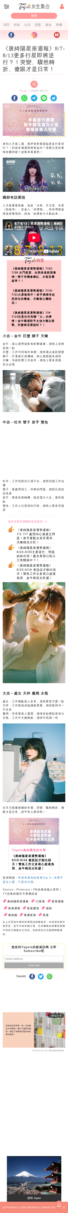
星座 (46, 915)
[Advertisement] (33, 455)
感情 (49, 908)
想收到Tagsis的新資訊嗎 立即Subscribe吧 (34, 949)
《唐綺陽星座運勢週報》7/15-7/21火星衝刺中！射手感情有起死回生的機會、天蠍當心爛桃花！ (33, 296)
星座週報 (58, 901)
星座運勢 (14, 908)
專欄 (59, 24)
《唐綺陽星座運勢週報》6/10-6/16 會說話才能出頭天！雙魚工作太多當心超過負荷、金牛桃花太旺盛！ (36, 571)
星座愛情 (33, 908)
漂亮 (6, 24)
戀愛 (38, 24)
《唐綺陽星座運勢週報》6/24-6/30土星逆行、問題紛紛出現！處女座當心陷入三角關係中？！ (36, 553)
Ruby (24, 90)
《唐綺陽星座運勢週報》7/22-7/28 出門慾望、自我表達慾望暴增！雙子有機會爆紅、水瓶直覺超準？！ (34, 274)
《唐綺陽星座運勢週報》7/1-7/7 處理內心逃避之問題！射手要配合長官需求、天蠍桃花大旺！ (36, 535)
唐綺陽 (12, 915)
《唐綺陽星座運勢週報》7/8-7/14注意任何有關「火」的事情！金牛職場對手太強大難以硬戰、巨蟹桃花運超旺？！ (33, 319)
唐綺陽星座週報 (18, 901)
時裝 (17, 24)
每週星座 (30, 915)
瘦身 (48, 24)
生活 (27, 24)
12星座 (40, 901)
